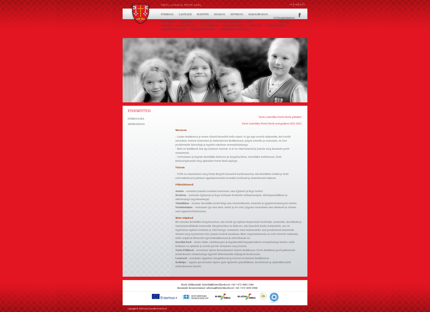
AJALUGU (284, 21)
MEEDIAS (166, 25)
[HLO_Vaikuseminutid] (274, 294)
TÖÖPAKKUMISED (284, 18)
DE (300, 4)
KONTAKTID (168, 21)
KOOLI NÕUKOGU (233, 25)
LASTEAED (185, 14)
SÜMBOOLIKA (136, 118)
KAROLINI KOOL (258, 14)
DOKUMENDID (209, 25)
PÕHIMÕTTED (265, 21)
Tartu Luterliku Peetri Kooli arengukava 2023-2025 (272, 123)
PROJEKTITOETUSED (202, 29)
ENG (296, 4)
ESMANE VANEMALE (228, 21)
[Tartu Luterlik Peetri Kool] (140, 5)
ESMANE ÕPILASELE (173, 29)
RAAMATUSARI (186, 25)
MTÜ (249, 21)
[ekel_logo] (195, 294)
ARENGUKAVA (136, 124)
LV (304, 4)
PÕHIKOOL (167, 14)
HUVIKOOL (237, 14)
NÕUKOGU (255, 25)
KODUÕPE (203, 14)
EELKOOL (219, 14)
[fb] (300, 14)
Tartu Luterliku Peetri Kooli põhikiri (280, 117)
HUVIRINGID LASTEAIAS (234, 29)
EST (291, 4)
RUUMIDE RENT (276, 25)
